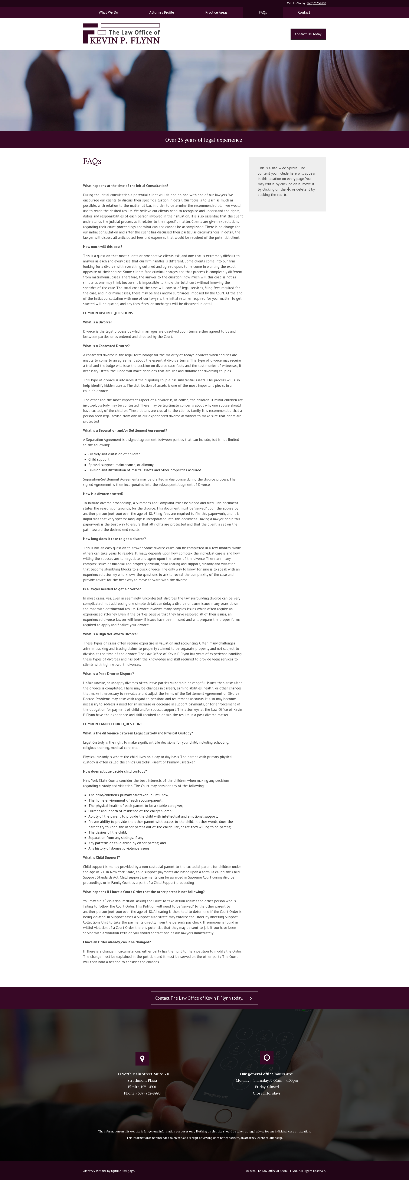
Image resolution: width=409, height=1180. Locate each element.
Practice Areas (216, 12)
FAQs (263, 12)
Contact (304, 12)
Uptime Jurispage (122, 1171)
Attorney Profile (161, 12)
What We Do (108, 12)
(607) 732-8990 (316, 3)
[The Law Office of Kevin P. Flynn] (121, 33)
